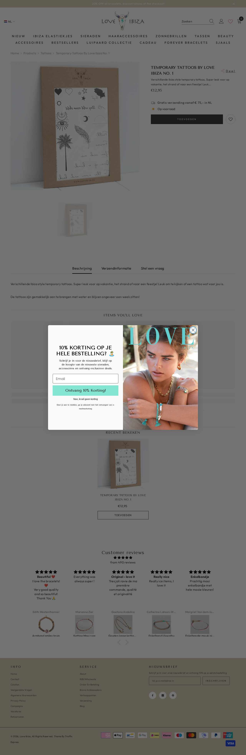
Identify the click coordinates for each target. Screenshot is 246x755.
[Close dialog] (193, 330)
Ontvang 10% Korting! (85, 390)
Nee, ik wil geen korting (85, 399)
